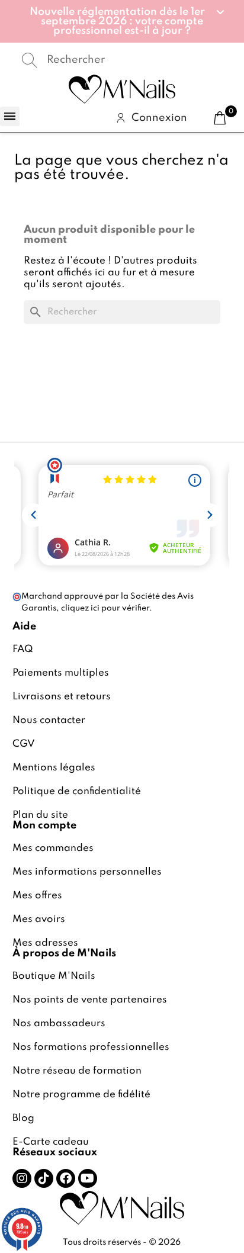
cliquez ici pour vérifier (105, 608)
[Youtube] (87, 1178)
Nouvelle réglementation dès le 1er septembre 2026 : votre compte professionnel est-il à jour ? (117, 21)
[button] (122, 21)
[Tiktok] (43, 1178)
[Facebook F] (65, 1178)
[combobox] (122, 60)
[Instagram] (21, 1178)
